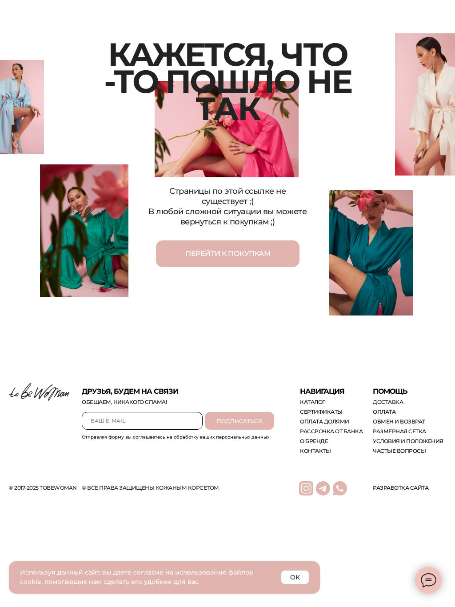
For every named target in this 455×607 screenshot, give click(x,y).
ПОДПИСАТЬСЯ (239, 421)
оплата (384, 411)
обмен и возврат (399, 421)
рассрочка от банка (331, 431)
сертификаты (321, 411)
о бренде (314, 441)
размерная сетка (399, 431)
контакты (315, 450)
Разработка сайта (400, 487)
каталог (312, 402)
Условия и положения (408, 441)
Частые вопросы (399, 450)
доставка (388, 402)
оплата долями (324, 421)
